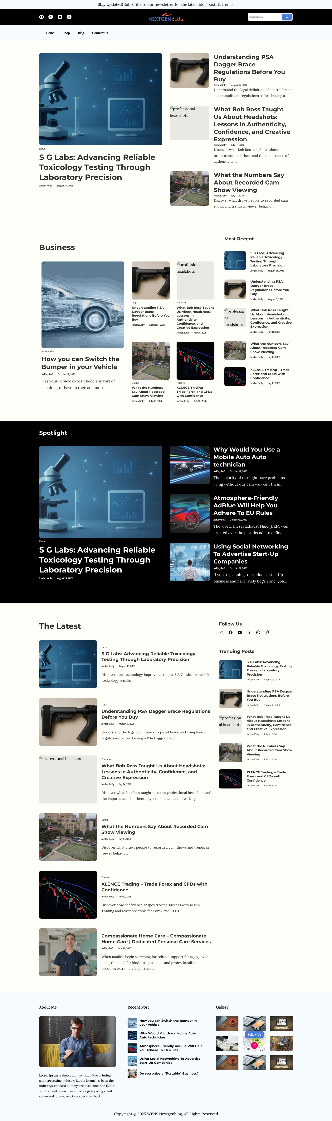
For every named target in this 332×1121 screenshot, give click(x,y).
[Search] (287, 17)
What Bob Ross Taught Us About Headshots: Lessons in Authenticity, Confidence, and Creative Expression (252, 124)
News (42, 148)
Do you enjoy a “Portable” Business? (169, 1073)
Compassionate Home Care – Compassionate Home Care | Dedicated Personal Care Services (156, 938)
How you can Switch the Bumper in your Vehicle (81, 363)
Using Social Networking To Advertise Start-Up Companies (250, 554)
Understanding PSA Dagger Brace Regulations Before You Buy (249, 68)
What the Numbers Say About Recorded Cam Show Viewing (249, 182)
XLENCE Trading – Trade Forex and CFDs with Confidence (194, 392)
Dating (135, 382)
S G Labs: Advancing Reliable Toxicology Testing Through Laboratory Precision (97, 167)
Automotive (48, 351)
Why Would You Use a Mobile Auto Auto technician (246, 457)
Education (182, 302)
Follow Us (254, 1034)
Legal (135, 302)
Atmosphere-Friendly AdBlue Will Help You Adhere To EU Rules (245, 505)
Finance (181, 382)
